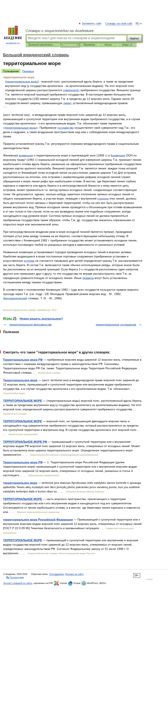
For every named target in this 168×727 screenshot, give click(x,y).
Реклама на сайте (74, 574)
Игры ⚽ (127, 44)
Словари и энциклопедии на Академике (60, 31)
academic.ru (13, 43)
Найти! (134, 38)
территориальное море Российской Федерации (38, 519)
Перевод (28, 71)
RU (137, 23)
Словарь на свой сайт (119, 23)
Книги (108, 44)
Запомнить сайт (91, 23)
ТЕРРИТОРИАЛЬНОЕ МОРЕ (22, 400)
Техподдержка (56, 574)
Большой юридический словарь (42, 44)
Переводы (89, 44)
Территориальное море (20, 380)
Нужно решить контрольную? (41, 318)
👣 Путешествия (15, 577)
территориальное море (20, 482)
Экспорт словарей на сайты (17, 583)
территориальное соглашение (116, 324)
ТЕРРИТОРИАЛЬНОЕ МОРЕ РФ (25, 441)
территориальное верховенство (30, 324)
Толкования (69, 44)
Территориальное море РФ (23, 359)
